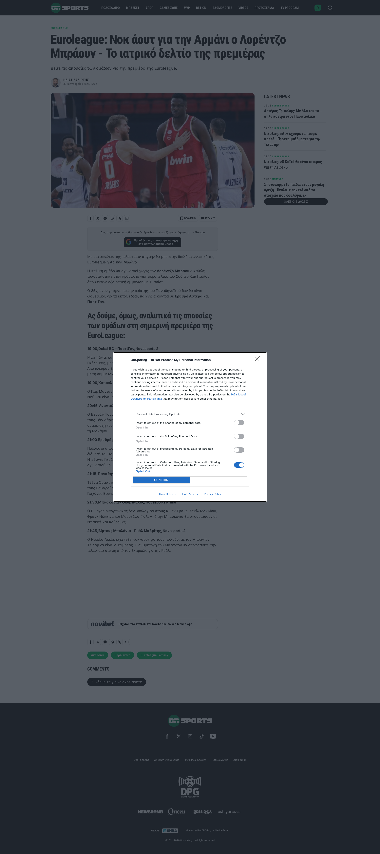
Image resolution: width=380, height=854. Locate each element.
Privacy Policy (212, 494)
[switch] (239, 422)
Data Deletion (167, 494)
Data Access (190, 494)
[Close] (258, 360)
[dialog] (190, 427)
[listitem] (190, 414)
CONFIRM (161, 480)
